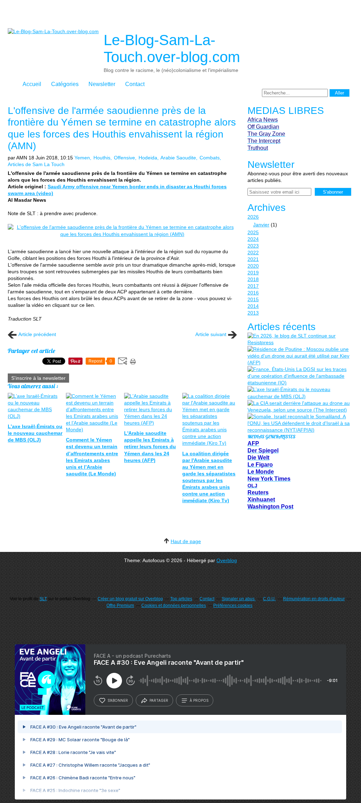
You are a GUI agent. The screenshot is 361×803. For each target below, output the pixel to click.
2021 (253, 259)
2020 (253, 266)
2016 (253, 293)
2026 (253, 217)
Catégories (65, 84)
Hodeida (148, 157)
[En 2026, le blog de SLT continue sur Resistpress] (298, 339)
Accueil (32, 84)
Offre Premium (120, 605)
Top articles (181, 598)
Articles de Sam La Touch (36, 164)
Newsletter (101, 84)
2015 (253, 299)
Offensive (124, 157)
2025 (253, 232)
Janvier (261, 224)
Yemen (82, 157)
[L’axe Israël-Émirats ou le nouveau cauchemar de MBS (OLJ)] (298, 393)
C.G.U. (269, 598)
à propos (199, 700)
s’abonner (118, 700)
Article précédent (37, 334)
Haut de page (186, 541)
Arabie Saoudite (178, 157)
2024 (253, 239)
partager (158, 700)
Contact (135, 84)
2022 (253, 252)
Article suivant (210, 334)
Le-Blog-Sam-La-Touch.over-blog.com (172, 48)
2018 (253, 279)
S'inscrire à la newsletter (38, 378)
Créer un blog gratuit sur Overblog (130, 598)
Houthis (101, 157)
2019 (253, 272)
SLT (43, 598)
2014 (253, 306)
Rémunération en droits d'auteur (314, 598)
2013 (253, 313)
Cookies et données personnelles (173, 605)
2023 (253, 246)
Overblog (226, 560)
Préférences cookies (232, 605)
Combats (210, 157)
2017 (253, 286)
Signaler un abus (239, 598)
